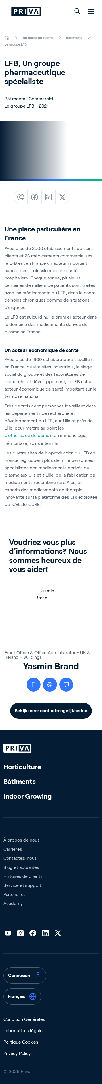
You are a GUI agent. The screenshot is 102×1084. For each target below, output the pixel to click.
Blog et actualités (21, 867)
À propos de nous (21, 840)
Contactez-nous (20, 858)
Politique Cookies (20, 1042)
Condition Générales (24, 1019)
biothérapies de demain (29, 435)
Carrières (12, 849)
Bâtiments (19, 781)
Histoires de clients (22, 876)
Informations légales (24, 1030)
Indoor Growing (27, 796)
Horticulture (22, 767)
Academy (13, 903)
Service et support (22, 885)
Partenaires (14, 894)
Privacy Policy (17, 1053)
